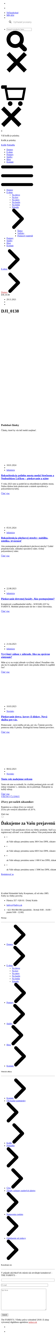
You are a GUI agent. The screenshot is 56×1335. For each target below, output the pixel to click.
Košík (3, 145)
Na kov (15, 197)
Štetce (20, 231)
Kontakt (10, 162)
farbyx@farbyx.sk (14, 905)
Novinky (10, 711)
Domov (10, 149)
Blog (9, 159)
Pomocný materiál (25, 236)
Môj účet (10, 15)
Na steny (16, 200)
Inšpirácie (11, 470)
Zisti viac (5, 814)
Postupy (10, 154)
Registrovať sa (7, 874)
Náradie (15, 981)
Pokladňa (11, 145)
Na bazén (16, 202)
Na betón (16, 205)
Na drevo (16, 195)
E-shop (10, 152)
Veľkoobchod (12, 13)
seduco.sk (33, 1322)
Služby (10, 157)
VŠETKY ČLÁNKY (10, 796)
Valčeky (20, 233)
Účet (9, 1188)
